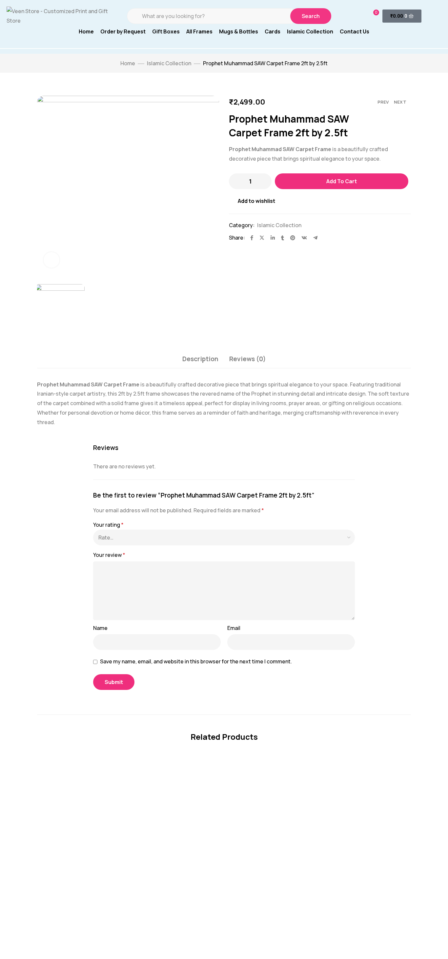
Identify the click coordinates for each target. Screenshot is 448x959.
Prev (383, 102)
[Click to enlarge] (51, 260)
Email (233, 628)
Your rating (108, 524)
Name (100, 628)
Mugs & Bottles (238, 31)
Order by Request (123, 31)
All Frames (199, 31)
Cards (272, 31)
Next (400, 102)
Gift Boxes (166, 31)
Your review (109, 554)
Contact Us (354, 31)
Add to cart (341, 181)
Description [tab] (200, 359)
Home (86, 31)
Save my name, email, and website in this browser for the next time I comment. (196, 661)
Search (311, 16)
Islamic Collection (310, 31)
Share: (237, 237)
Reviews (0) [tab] (247, 359)
